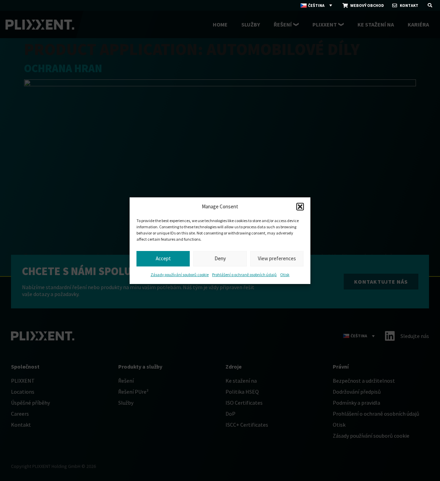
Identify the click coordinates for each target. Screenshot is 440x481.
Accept (163, 258)
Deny (220, 258)
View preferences (277, 258)
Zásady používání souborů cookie (180, 274)
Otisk (284, 274)
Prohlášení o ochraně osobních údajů (244, 274)
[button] (300, 206)
